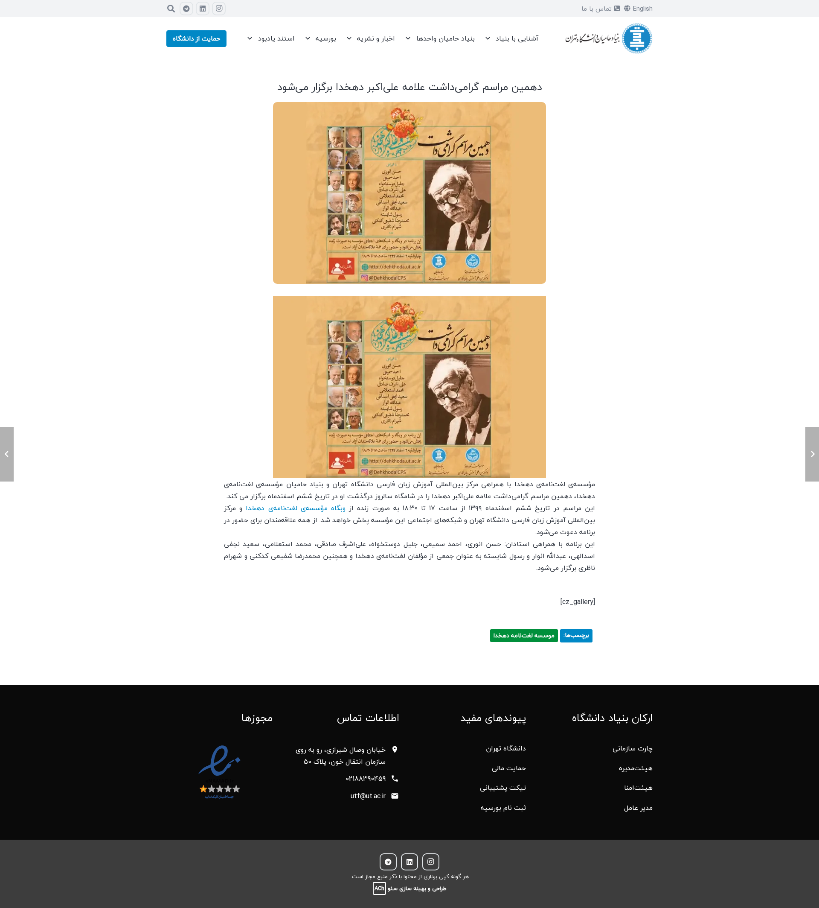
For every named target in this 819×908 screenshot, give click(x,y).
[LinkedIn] (202, 8)
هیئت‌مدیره (636, 768)
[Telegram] (186, 8)
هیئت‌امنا (638, 788)
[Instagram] (219, 8)
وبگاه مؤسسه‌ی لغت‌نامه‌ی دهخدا (296, 508)
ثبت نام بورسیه (503, 808)
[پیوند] (609, 39)
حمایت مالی (509, 768)
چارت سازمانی (633, 748)
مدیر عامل (638, 808)
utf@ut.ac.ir (368, 796)
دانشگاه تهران (506, 748)
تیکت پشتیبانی (503, 788)
